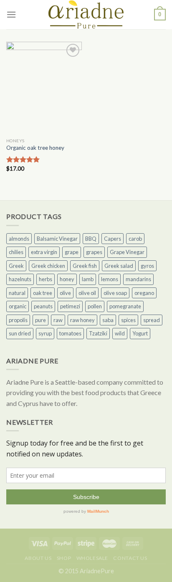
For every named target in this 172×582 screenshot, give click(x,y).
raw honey (82, 320)
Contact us (130, 558)
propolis (18, 320)
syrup (45, 333)
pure (40, 320)
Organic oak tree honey (35, 147)
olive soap (115, 293)
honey (67, 279)
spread (151, 320)
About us (38, 558)
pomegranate (125, 306)
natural (17, 293)
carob (135, 238)
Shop (64, 558)
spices (128, 320)
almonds (19, 238)
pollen (95, 306)
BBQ (90, 238)
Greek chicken (48, 265)
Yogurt (140, 333)
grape (71, 252)
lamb (88, 279)
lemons (109, 279)
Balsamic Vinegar (57, 238)
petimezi (70, 306)
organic (17, 306)
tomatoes (70, 333)
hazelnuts (20, 279)
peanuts (43, 306)
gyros (147, 265)
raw (58, 320)
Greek (16, 265)
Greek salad (118, 265)
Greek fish (85, 265)
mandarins (138, 279)
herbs (45, 279)
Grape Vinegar (127, 252)
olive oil (87, 293)
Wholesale (92, 558)
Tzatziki (98, 333)
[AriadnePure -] (86, 14)
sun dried (20, 333)
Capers (112, 238)
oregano (144, 293)
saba (108, 320)
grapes (94, 252)
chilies (16, 252)
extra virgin (44, 252)
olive (65, 293)
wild (120, 333)
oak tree (42, 293)
